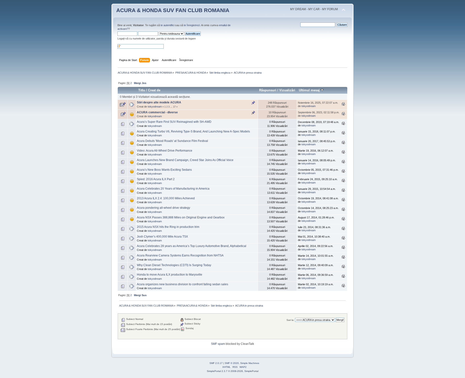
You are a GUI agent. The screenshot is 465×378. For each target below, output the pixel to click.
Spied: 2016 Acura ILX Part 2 (156, 179)
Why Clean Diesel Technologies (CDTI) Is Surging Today (174, 265)
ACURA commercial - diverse (157, 112)
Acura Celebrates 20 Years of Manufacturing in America (173, 188)
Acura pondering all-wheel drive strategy (163, 207)
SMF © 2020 (232, 363)
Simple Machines (249, 363)
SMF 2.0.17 (216, 363)
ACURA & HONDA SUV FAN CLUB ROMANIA (172, 10)
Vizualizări (287, 90)
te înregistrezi (192, 25)
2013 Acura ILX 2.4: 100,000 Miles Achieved (166, 198)
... (171, 107)
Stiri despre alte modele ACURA (159, 102)
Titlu (141, 90)
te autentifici (167, 25)
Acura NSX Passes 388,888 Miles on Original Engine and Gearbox (181, 217)
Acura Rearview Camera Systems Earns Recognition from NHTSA (180, 255)
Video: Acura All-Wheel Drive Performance (164, 150)
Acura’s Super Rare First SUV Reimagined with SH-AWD (174, 121)
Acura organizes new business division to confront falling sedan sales (182, 284)
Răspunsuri (267, 90)
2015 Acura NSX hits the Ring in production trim (168, 227)
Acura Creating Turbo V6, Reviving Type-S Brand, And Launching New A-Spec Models (193, 131)
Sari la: (290, 320)
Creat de (154, 90)
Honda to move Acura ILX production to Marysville (169, 274)
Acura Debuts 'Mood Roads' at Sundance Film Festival (172, 141)
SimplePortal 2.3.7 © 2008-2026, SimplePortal (232, 371)
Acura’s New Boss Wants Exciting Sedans (164, 169)
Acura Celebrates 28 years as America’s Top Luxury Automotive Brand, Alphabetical (191, 246)
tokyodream (155, 106)
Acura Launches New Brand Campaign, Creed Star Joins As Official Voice (185, 160)
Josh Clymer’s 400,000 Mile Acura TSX (162, 236)
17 (174, 107)
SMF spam (218, 344)
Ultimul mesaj (310, 90)
